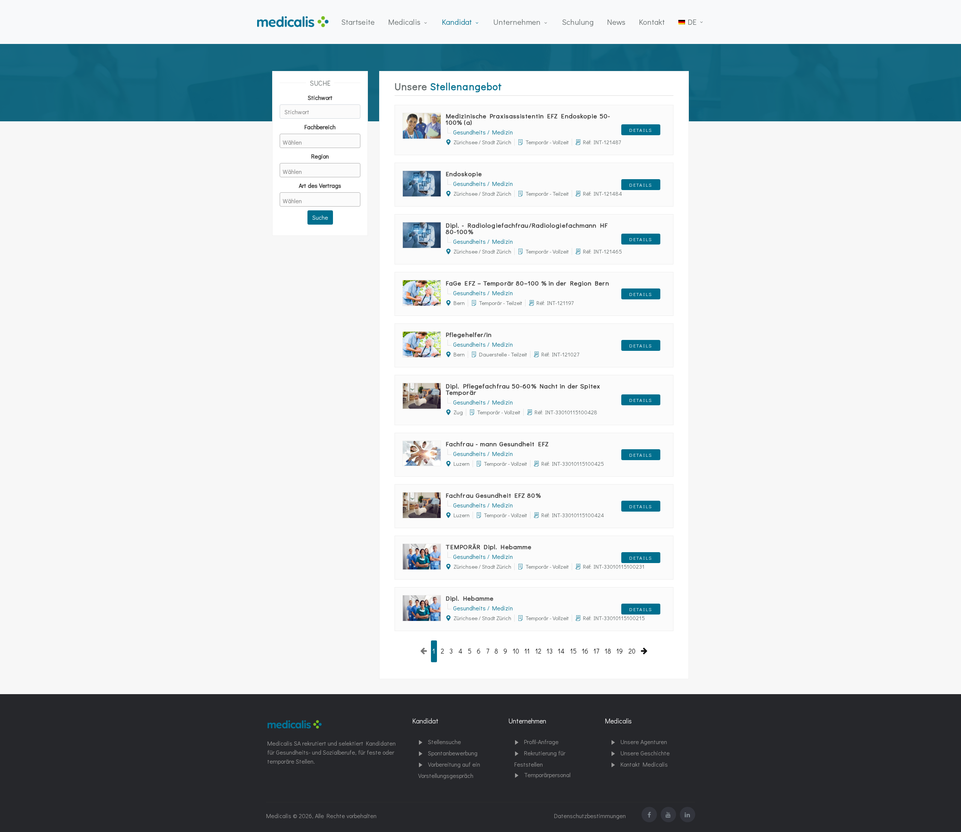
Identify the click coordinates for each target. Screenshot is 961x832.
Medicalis (404, 22)
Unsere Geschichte (645, 753)
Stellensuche (444, 742)
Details (640, 130)
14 (561, 651)
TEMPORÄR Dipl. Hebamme (489, 546)
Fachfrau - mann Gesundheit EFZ (497, 443)
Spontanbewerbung (452, 753)
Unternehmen (517, 22)
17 (596, 651)
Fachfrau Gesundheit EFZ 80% (493, 495)
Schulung (577, 22)
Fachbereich (320, 127)
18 (608, 651)
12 (538, 651)
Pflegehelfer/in (469, 334)
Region (320, 156)
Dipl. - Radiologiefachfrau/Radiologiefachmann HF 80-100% (527, 228)
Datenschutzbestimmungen (590, 816)
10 (516, 651)
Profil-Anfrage (541, 742)
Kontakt (652, 22)
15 (573, 651)
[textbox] (322, 142)
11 (527, 651)
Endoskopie (464, 173)
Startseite (358, 22)
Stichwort (320, 97)
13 (550, 651)
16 (585, 651)
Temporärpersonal (547, 775)
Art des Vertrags (320, 185)
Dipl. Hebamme (470, 598)
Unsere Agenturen (644, 742)
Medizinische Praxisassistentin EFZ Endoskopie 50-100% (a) (528, 119)
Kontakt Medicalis (644, 764)
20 (632, 651)
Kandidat (457, 22)
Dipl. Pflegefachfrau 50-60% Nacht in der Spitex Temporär (523, 389)
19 (619, 651)
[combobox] (320, 141)
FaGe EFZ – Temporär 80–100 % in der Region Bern (527, 283)
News (616, 22)
